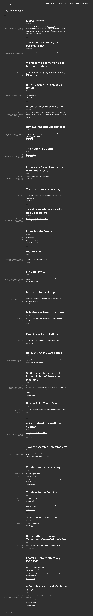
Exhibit (28, 234)
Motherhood (16, 156)
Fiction (52, 3)
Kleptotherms (35, 20)
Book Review (8, 134)
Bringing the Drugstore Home (45, 312)
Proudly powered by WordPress (10, 612)
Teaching (28, 592)
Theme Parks (20, 96)
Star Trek (21, 178)
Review (28, 129)
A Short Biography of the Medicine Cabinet (36, 432)
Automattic (26, 612)
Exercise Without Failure (42, 334)
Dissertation (29, 382)
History (9, 95)
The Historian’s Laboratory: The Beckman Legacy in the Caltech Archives (43, 195)
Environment (7, 299)
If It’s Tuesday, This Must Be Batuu (34, 94)
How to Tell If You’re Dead (42, 403)
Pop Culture (85, 3)
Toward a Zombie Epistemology (46, 446)
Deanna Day (8, 4)
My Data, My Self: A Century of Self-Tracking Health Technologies (42, 278)
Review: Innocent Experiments (45, 126)
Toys (22, 135)
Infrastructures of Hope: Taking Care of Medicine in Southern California (43, 298)
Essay (27, 90)
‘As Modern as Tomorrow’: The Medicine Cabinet (45, 64)
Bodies (8, 73)
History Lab (33, 251)
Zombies (21, 455)
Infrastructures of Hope (41, 292)
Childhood (9, 114)
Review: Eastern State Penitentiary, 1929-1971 (37, 567)
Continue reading (30, 395)
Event (27, 192)
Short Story (29, 48)
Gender (71, 3)
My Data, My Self (36, 271)
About (47, 3)
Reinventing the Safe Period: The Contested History (38, 359)
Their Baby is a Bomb (40, 148)
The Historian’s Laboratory (43, 189)
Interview (28, 23)
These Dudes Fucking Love (43, 44)
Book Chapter (29, 69)
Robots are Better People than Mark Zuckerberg (45, 169)
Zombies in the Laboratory (43, 467)
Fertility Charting (56, 359)
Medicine (9, 28)
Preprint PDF (29, 137)
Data (6, 28)
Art (4, 95)
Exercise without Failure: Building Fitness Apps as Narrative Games (42, 340)
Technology (59, 3)
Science (65, 3)
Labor (13, 53)
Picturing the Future (39, 231)
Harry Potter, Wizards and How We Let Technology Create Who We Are (43, 545)
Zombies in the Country (41, 492)
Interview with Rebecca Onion (45, 106)
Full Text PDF (62, 387)
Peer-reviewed (29, 449)
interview (30, 112)
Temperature (20, 29)
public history (16, 115)
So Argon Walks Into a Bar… (43, 517)
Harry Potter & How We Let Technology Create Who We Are (46, 537)
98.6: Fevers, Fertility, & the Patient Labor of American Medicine (44, 376)
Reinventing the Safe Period (44, 352)
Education (13, 114)
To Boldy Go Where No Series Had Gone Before (44, 211)
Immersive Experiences (16, 95)
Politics (78, 3)
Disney (7, 95)
